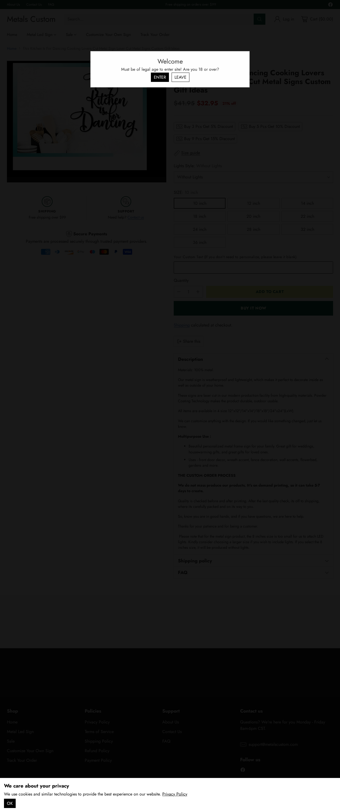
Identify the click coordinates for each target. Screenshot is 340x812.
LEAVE (180, 77)
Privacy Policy (174, 794)
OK (10, 803)
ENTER (160, 77)
